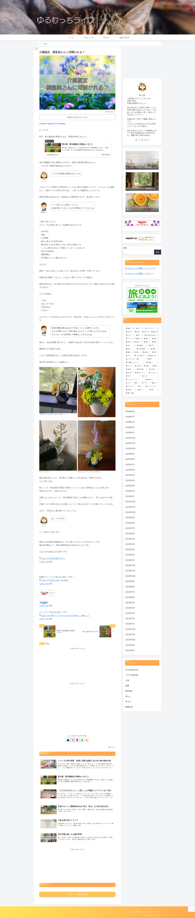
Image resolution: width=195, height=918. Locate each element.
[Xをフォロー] (73, 740)
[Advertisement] (77, 664)
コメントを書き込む (77, 894)
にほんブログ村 (45, 562)
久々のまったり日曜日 (134, 268)
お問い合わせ (138, 912)
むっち (142, 95)
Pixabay (62, 123)
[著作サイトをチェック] (68, 740)
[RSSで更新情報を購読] (87, 740)
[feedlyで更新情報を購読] (82, 740)
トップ (130, 912)
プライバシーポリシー (152, 912)
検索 (125, 248)
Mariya (51, 123)
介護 (43, 643)
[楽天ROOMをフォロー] (77, 740)
